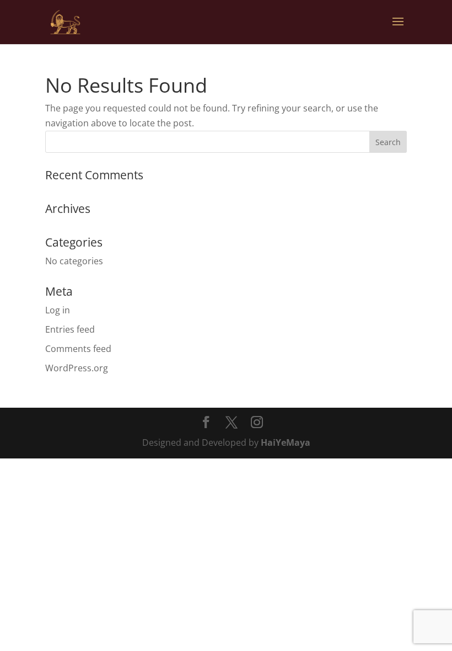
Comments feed (78, 349)
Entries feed (70, 329)
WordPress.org (76, 368)
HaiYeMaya (285, 442)
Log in (57, 310)
